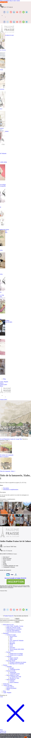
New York (12, 642)
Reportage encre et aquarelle (17, 663)
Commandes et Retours (9, 567)
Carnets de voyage (14, 439)
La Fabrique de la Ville (15, 676)
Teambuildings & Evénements (13, 629)
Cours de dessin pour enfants (13, 632)
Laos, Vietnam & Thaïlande (16, 640)
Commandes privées (15, 669)
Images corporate (14, 658)
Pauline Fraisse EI (8, 616)
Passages (12, 668)
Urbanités (12, 681)
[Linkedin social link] (11, 485)
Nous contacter (4, 2)
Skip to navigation (4, 0)
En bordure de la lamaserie (6, 455)
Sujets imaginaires (10, 679)
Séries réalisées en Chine (12, 675)
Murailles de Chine (14, 678)
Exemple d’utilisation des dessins (18, 662)
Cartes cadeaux (10, 686)
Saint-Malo (12, 647)
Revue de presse (7, 558)
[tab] (6, 488)
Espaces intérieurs (14, 682)
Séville (11, 645)
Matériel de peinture (11, 688)
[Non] (27, 737)
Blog (4, 562)
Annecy (12, 650)
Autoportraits (13, 672)
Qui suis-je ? (6, 557)
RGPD (5, 564)
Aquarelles (9, 666)
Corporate (8, 656)
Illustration (7, 439)
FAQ (4, 561)
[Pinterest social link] (9, 485)
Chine (11, 637)
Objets (8, 689)
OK (25, 737)
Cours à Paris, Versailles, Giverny (14, 626)
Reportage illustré (10, 660)
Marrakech (12, 643)
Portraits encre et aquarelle (16, 655)
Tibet (20, 439)
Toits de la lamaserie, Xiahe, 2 (7, 471)
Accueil (2, 439)
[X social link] (7, 485)
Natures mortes (13, 659)
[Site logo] (7, 32)
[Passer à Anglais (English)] (7, 17)
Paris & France (13, 636)
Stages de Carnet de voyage (13, 627)
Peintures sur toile (10, 671)
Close (1, 696)
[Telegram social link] (13, 485)
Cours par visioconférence (12, 630)
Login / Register (7, 692)
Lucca (11, 646)
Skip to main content (14, 0)
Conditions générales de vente (10, 565)
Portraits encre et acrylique (16, 653)
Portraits (8, 652)
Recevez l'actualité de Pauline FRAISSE (15, 578)
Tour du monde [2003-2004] (17, 649)
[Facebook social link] (4, 485)
